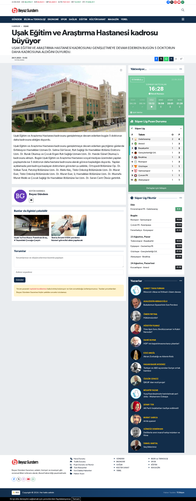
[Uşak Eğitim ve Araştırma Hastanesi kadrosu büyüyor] (69, 98)
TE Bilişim (180, 493)
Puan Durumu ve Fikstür (84, 465)
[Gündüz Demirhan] (136, 432)
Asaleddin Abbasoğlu (155, 301)
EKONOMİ (53, 19)
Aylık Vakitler (137, 112)
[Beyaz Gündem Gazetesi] (25, 10)
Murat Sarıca (150, 418)
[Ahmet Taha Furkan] (136, 290)
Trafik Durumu (80, 462)
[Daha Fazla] (171, 59)
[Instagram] (23, 479)
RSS (17, 493)
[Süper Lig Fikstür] (180, 198)
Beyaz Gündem (38, 194)
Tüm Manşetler (80, 468)
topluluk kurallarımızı (38, 289)
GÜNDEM (17, 19)
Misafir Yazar (150, 390)
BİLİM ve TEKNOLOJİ (34, 19)
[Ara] (182, 10)
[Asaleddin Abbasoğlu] (136, 303)
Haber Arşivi (79, 474)
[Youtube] (28, 479)
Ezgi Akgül (149, 353)
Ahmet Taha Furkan (153, 288)
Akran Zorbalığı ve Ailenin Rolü (158, 356)
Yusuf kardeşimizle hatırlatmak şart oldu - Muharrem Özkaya (160, 395)
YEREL (124, 19)
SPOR (64, 19)
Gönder (20, 280)
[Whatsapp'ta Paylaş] (166, 59)
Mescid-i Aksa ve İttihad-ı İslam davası (162, 292)
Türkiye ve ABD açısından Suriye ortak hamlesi (161, 369)
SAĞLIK (73, 19)
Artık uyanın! (149, 421)
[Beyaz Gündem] (20, 196)
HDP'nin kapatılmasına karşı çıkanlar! (161, 344)
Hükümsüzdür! (150, 318)
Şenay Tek (148, 405)
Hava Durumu (79, 459)
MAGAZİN (113, 19)
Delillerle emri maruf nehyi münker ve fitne (161, 434)
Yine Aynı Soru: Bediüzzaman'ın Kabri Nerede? (161, 330)
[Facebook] (14, 479)
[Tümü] (180, 69)
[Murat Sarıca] (136, 419)
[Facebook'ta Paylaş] (156, 59)
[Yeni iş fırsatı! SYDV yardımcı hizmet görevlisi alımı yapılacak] (68, 225)
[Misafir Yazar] (136, 393)
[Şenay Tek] (136, 406)
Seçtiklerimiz (150, 447)
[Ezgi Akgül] (136, 355)
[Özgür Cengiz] (136, 380)
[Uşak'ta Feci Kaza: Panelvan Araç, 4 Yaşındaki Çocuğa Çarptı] (31, 225)
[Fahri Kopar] (136, 342)
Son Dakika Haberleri (83, 471)
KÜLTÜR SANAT (97, 19)
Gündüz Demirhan (153, 429)
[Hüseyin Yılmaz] (136, 329)
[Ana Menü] (183, 19)
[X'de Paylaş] (161, 59)
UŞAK (26, 26)
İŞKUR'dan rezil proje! (154, 382)
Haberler (16, 26)
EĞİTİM (83, 19)
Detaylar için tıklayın (156, 188)
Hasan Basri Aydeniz (154, 364)
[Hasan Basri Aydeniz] (136, 368)
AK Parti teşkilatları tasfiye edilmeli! (161, 408)
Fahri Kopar (149, 340)
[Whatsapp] (33, 479)
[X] (19, 479)
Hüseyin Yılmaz (151, 326)
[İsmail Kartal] (136, 445)
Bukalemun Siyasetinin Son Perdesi (160, 305)
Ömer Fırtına (150, 314)
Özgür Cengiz (150, 379)
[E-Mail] (31, 200)
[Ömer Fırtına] (136, 316)
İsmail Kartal (150, 443)
